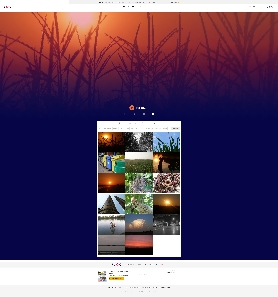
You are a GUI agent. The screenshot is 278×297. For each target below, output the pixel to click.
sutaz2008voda (107, 129)
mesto (127, 129)
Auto (121, 2)
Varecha (136, 2)
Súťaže (155, 287)
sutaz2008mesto (156, 129)
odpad (132, 129)
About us (117, 292)
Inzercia (120, 287)
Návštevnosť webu (146, 287)
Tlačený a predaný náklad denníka (132, 287)
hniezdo (115, 129)
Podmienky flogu (131, 264)
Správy (113, 2)
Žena (132, 2)
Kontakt (151, 264)
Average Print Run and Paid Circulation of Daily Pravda (133, 292)
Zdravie (128, 2)
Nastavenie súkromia (158, 292)
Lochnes (121, 129)
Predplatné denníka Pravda (116, 278)
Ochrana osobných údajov (164, 287)
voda (100, 129)
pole (137, 129)
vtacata (165, 129)
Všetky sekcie (174, 2)
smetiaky (148, 129)
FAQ (145, 264)
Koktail (124, 2)
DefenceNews (154, 2)
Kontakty (114, 287)
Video (148, 2)
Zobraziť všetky (175, 128)
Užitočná (145, 2)
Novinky (139, 264)
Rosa (142, 129)
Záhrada (140, 2)
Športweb (117, 2)
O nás (109, 287)
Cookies (149, 292)
